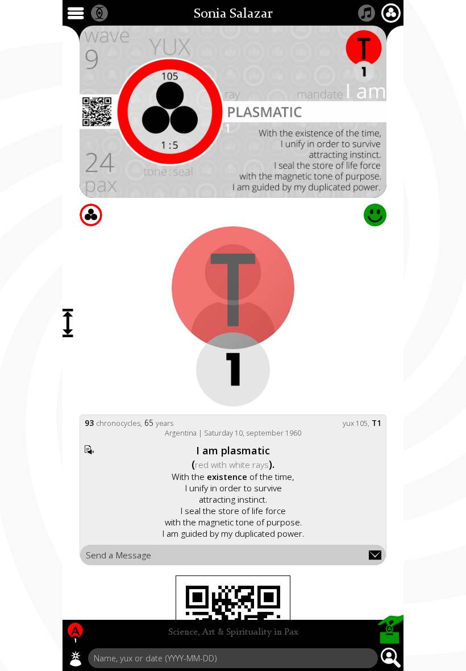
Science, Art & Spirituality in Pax (233, 632)
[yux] (75, 658)
